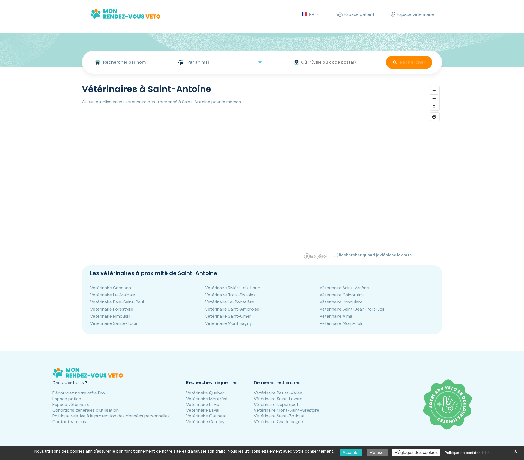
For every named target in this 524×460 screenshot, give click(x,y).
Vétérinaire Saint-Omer (228, 316)
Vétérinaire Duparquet (276, 404)
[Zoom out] (434, 98)
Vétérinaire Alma (336, 316)
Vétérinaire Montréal (206, 399)
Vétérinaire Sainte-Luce (113, 323)
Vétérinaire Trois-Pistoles (230, 295)
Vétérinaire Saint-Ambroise (232, 309)
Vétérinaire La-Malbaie (112, 295)
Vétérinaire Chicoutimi (342, 295)
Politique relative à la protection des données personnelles (111, 416)
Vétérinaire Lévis (202, 404)
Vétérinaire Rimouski (110, 316)
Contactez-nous (69, 421)
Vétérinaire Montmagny (228, 323)
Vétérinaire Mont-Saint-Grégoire (286, 410)
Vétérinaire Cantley (205, 421)
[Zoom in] (434, 90)
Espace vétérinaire (71, 404)
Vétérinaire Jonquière (341, 302)
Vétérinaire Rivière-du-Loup (232, 288)
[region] (372, 172)
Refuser (377, 452)
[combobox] (127, 62)
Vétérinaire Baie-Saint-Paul (117, 302)
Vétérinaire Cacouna (110, 288)
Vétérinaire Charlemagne (278, 421)
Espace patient (67, 399)
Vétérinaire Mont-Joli (341, 323)
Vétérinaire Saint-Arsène (344, 288)
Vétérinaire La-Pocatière (229, 302)
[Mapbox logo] (316, 256)
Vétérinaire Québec (205, 393)
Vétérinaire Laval (202, 410)
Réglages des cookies (416, 452)
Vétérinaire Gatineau (206, 416)
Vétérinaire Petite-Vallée (278, 393)
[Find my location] (434, 117)
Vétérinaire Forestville (111, 309)
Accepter (351, 452)
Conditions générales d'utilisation (85, 410)
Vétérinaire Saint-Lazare (278, 399)
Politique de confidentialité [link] (467, 452)
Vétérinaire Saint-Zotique (279, 416)
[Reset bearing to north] (434, 106)
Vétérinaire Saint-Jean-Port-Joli (352, 309)
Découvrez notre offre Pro (78, 393)
